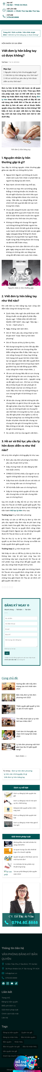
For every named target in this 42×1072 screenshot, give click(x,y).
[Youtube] (12, 983)
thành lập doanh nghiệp (12, 1055)
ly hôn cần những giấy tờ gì (15, 774)
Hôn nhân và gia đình (12, 43)
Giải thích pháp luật (10, 1009)
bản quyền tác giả (10, 1051)
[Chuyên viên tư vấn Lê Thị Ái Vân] (21, 905)
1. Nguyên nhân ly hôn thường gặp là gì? (20, 72)
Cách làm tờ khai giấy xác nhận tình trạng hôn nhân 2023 (26, 734)
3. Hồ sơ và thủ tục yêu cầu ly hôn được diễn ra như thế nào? (20, 80)
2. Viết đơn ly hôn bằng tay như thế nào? (20, 75)
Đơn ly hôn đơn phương (22, 770)
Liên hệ (5, 1017)
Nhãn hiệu (19, 1041)
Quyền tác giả (26, 1032)
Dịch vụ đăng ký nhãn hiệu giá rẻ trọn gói (26, 823)
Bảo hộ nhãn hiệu (30, 1046)
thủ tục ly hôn (16, 510)
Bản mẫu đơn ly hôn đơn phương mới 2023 (26, 696)
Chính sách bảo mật (10, 660)
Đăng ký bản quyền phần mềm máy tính (25, 809)
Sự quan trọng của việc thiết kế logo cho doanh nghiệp (25, 850)
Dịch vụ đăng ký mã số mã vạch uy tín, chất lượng (25, 801)
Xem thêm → (21, 755)
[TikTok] (16, 983)
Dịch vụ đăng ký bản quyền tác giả (25, 794)
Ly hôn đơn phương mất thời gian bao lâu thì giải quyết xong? (28, 747)
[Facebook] (3, 983)
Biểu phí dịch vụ (9, 1005)
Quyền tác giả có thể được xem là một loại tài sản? (26, 858)
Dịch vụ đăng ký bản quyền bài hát (25, 816)
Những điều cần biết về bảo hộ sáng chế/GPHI (25, 843)
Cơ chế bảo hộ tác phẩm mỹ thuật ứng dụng (24, 865)
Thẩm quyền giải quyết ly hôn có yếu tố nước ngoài (28, 707)
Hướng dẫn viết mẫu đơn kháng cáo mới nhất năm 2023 (26, 686)
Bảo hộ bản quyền (28, 1037)
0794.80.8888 (13, 17)
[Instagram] (7, 983)
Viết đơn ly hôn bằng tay (14, 777)
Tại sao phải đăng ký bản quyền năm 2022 (25, 872)
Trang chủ (6, 997)
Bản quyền (7, 1041)
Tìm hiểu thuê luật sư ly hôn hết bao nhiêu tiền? (27, 719)
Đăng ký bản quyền (10, 1001)
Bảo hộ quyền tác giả (11, 1046)
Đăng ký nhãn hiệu (10, 1037)
